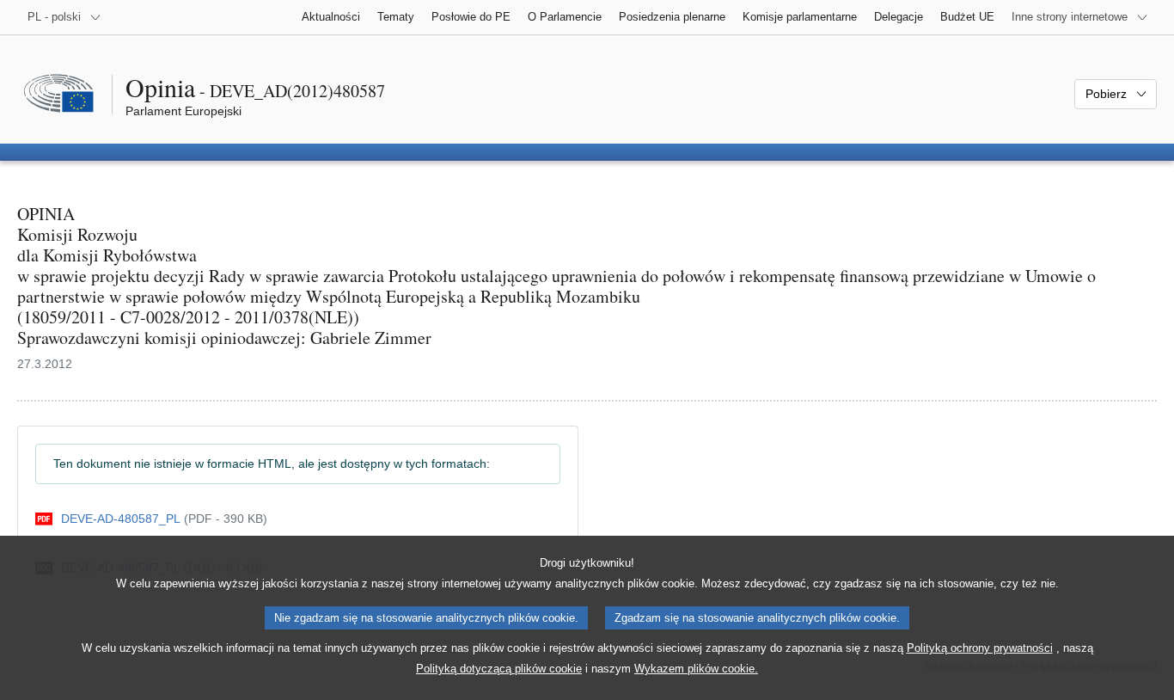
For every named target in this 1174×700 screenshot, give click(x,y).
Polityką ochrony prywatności (980, 648)
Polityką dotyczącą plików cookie (499, 668)
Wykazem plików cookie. (696, 668)
